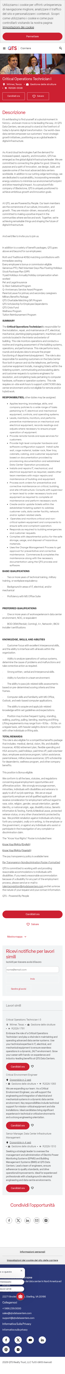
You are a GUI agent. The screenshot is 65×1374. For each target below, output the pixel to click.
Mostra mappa (14, 936)
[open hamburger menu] (4, 48)
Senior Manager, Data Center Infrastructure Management (28, 1135)
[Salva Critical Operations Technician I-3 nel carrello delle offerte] (33, 1066)
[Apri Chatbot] (20, 1296)
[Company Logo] (12, 48)
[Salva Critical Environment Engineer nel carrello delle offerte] (33, 1125)
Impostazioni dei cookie (18, 27)
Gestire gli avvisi (18, 989)
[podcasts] (6, 1349)
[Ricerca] (61, 48)
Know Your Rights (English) (16, 844)
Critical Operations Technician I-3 (23, 1019)
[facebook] (6, 1340)
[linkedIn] (42, 1340)
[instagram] (18, 1349)
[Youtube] (30, 1340)
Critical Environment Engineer (21, 1074)
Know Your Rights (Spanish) (16, 850)
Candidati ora (13, 96)
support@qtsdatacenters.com (18, 1318)
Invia (32, 979)
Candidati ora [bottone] (32, 914)
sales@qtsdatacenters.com (17, 1313)
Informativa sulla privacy (15, 1329)
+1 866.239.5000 (11, 1308)
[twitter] (18, 1340)
